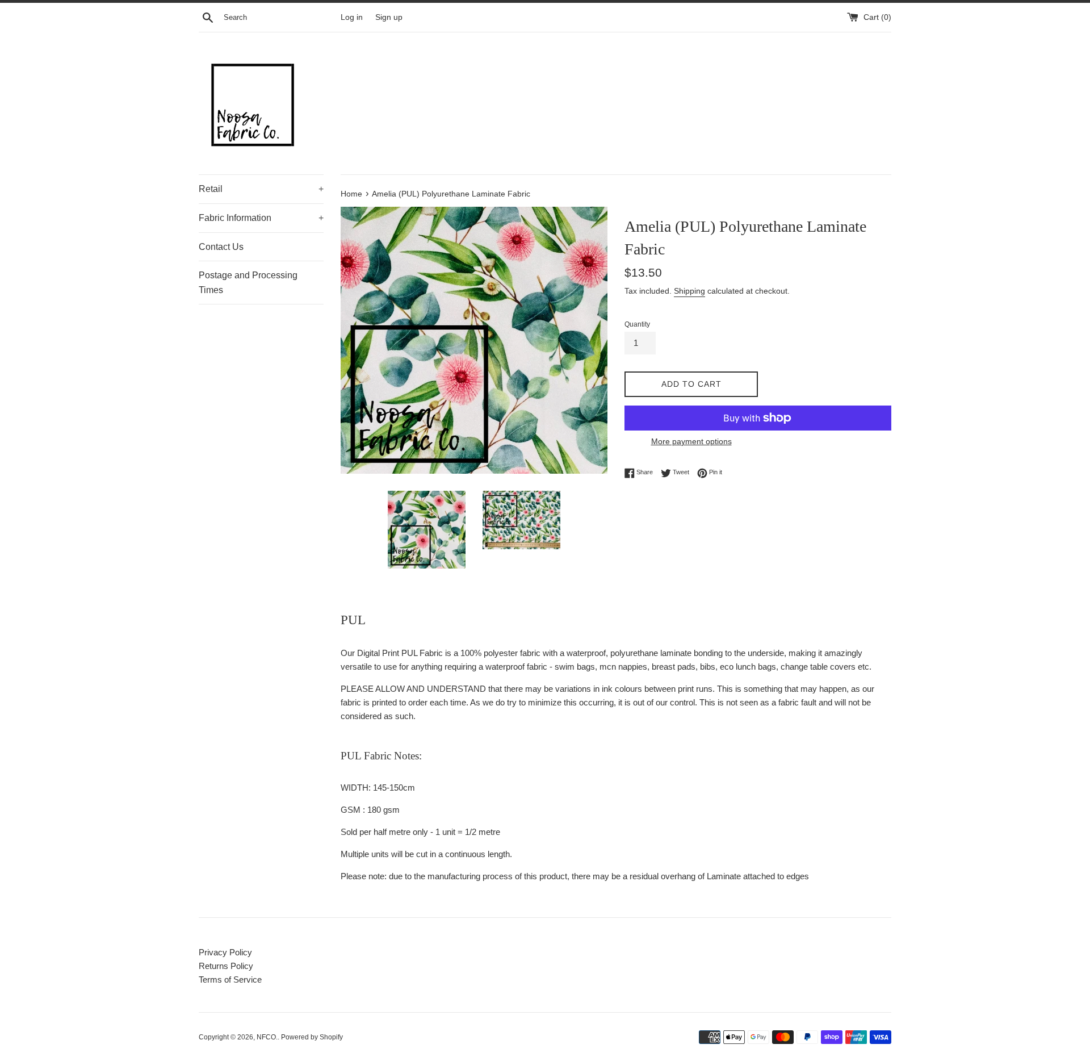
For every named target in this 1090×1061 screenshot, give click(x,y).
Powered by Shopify (312, 1037)
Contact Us (221, 247)
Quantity (637, 324)
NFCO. (267, 1037)
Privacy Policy (225, 952)
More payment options (691, 441)
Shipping (689, 290)
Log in (352, 17)
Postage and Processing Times (248, 282)
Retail (261, 189)
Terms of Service (230, 979)
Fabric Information (261, 218)
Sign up (389, 17)
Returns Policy (226, 966)
